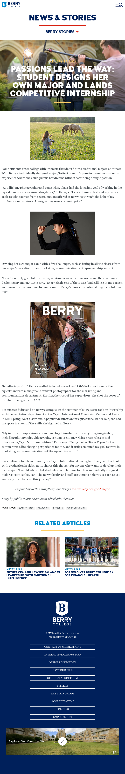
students (58, 508)
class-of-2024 (26, 508)
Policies (62, 709)
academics (43, 508)
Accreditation (62, 701)
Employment (62, 717)
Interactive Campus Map (62, 654)
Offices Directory (62, 662)
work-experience (76, 508)
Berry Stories (60, 32)
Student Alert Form (62, 678)
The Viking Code (62, 693)
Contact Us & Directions (62, 647)
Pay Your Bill (62, 670)
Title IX (62, 686)
